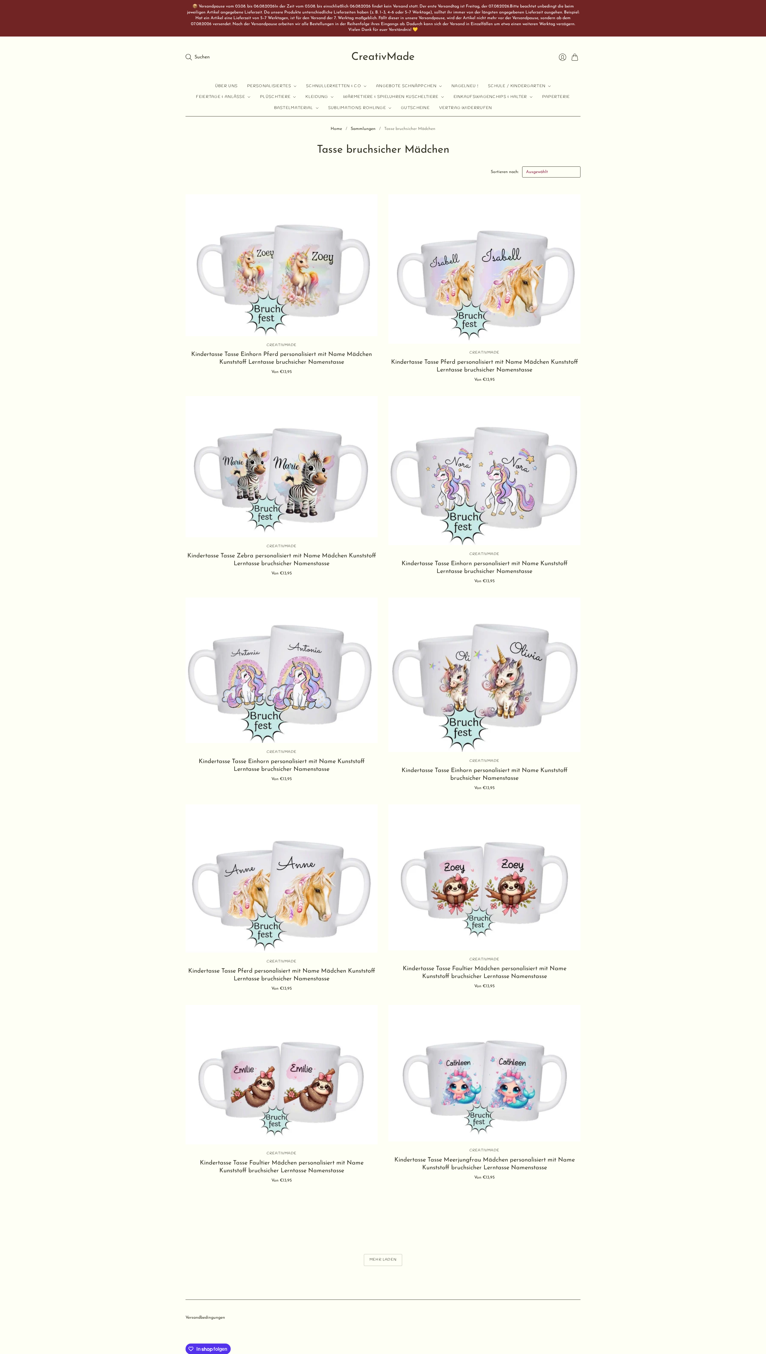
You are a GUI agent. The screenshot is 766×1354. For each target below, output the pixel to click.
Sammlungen (363, 129)
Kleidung (317, 96)
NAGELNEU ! (465, 86)
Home (336, 129)
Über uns (226, 86)
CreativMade (383, 57)
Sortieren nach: (505, 172)
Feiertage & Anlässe (220, 96)
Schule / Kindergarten (516, 86)
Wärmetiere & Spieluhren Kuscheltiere (391, 96)
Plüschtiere (275, 96)
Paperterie (556, 96)
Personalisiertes (269, 86)
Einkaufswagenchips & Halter (490, 96)
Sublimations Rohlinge (357, 107)
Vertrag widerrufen (465, 107)
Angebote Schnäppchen (406, 86)
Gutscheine (415, 107)
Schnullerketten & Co (333, 86)
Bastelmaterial (293, 107)
